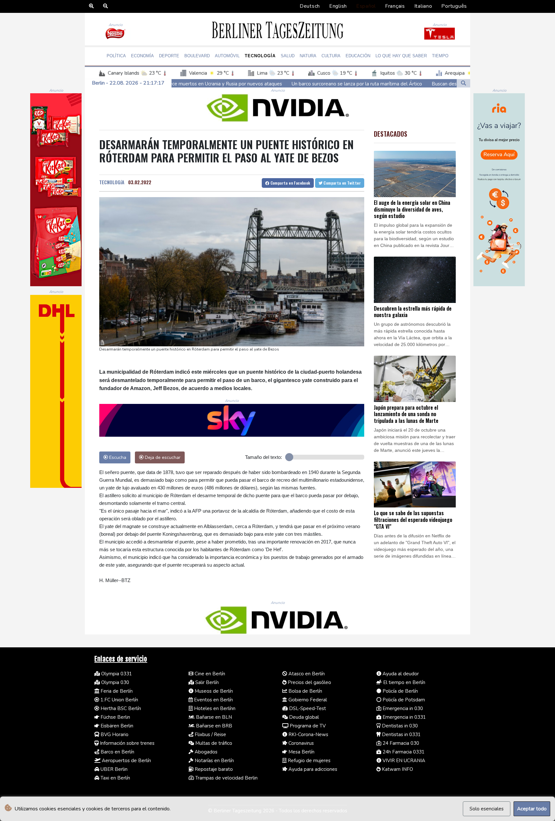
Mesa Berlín (300, 752)
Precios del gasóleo (308, 682)
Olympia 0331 (116, 673)
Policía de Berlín (399, 691)
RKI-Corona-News (307, 734)
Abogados (205, 752)
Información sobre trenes (126, 743)
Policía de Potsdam (403, 700)
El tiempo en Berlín (403, 682)
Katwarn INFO (397, 769)
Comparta (289, 183)
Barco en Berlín (116, 752)
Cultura (331, 55)
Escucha (117, 457)
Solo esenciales (487, 809)
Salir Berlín (206, 682)
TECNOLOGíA (111, 182)
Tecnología (260, 55)
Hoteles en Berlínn (214, 708)
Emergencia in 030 (402, 708)
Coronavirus (300, 743)
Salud (288, 55)
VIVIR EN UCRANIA (403, 760)
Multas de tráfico (213, 743)
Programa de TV (307, 726)
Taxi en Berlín (114, 778)
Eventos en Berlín (213, 700)
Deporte (169, 55)
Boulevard (197, 55)
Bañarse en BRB (213, 726)
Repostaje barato (213, 769)
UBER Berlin (113, 769)
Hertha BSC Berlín (120, 708)
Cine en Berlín (209, 673)
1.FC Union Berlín (118, 700)
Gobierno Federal (307, 700)
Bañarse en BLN (213, 717)
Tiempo (440, 55)
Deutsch (310, 6)
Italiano (423, 6)
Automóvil (227, 55)
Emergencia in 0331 (403, 717)
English (338, 6)
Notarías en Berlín (213, 760)
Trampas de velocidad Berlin (226, 778)
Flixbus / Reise (209, 734)
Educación (358, 55)
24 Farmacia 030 (400, 743)
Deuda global (303, 717)
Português (454, 6)
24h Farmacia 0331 (403, 752)
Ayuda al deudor (400, 673)
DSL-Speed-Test (307, 708)
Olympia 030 (114, 682)
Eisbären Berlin (116, 726)
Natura (308, 55)
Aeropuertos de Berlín (126, 760)
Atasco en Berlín (306, 673)
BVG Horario (113, 734)
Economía (142, 55)
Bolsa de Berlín (304, 691)
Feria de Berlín (116, 691)
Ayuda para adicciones (312, 769)
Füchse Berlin (114, 717)
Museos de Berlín (213, 691)
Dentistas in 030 (399, 726)
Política (116, 55)
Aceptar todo (532, 809)
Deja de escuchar (162, 457)
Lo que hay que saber (401, 55)
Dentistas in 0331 (401, 734)
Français (395, 6)
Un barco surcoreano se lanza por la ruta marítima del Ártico (290, 83)
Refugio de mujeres (308, 760)
